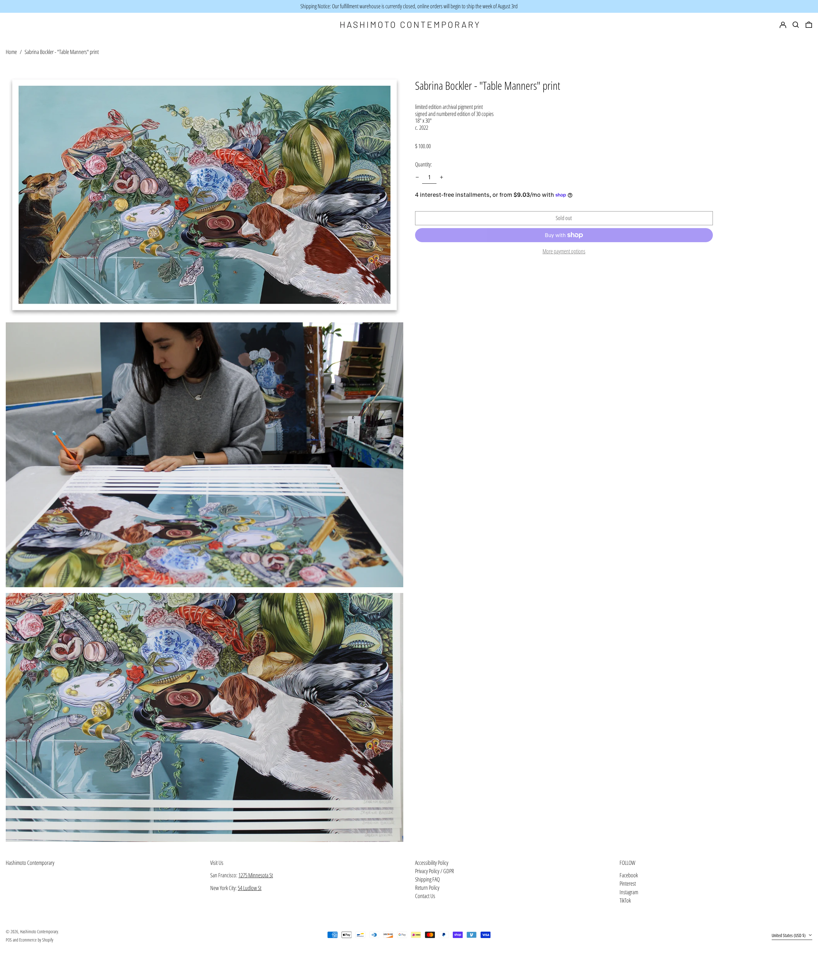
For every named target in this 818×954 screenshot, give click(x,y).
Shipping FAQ (427, 879)
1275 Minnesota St (255, 875)
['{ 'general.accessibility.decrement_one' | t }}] (417, 177)
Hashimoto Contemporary (30, 862)
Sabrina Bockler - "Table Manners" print (62, 52)
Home (11, 52)
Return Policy (427, 887)
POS (9, 940)
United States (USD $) (789, 935)
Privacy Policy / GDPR (434, 871)
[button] (809, 25)
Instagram (629, 892)
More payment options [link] (564, 251)
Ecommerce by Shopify (36, 940)
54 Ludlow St (249, 888)
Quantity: (423, 164)
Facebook (629, 875)
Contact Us (425, 896)
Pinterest (628, 883)
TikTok (625, 900)
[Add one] (441, 177)
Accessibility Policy (431, 862)
